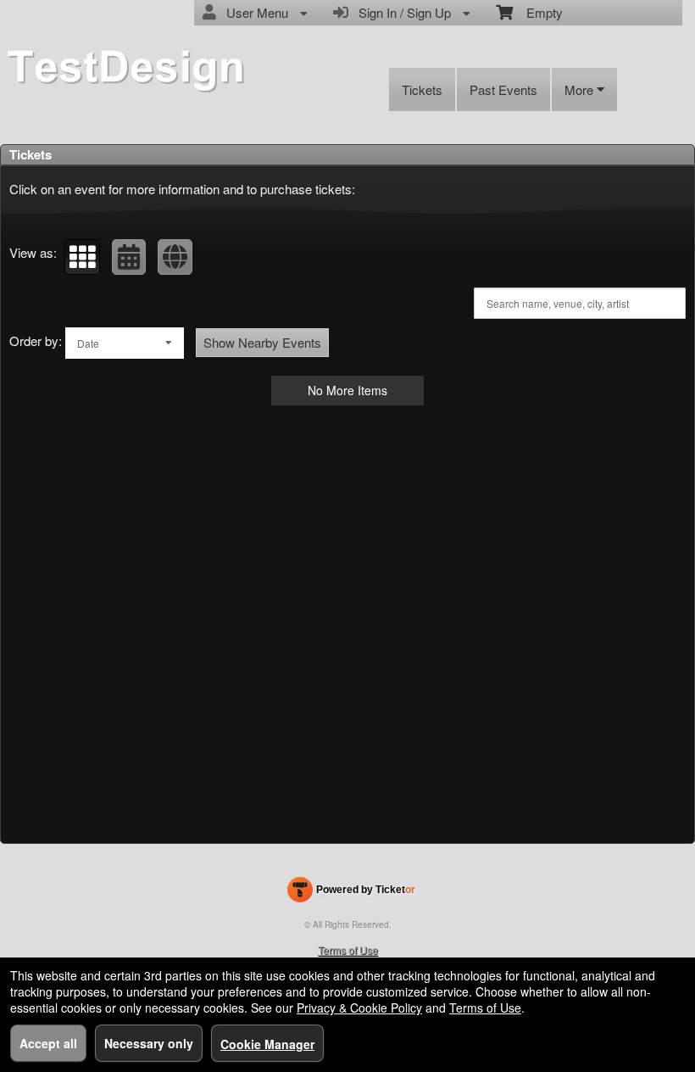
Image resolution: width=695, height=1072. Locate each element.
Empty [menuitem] (538, 12)
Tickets (422, 89)
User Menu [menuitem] (254, 12)
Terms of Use (348, 949)
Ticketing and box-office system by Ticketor (351, 893)
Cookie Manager (267, 1044)
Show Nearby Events (262, 342)
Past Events (503, 89)
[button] (82, 257)
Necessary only (148, 1043)
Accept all (48, 1043)
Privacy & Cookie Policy (359, 1007)
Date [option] (88, 343)
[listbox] (124, 343)
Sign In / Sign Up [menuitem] (401, 12)
